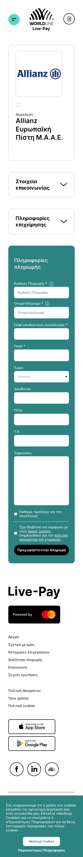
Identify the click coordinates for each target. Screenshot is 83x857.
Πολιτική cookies (21, 706)
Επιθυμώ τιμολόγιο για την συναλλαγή (40, 514)
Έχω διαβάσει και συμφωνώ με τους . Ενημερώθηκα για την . (43, 533)
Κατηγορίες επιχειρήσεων (29, 652)
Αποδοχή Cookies (41, 841)
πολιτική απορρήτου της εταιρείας (43, 537)
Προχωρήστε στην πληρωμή (42, 550)
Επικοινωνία (17, 667)
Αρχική (13, 637)
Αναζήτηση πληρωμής (25, 660)
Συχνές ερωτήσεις (23, 675)
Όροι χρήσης (18, 698)
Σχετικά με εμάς (21, 645)
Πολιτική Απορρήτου (24, 691)
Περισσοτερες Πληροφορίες (41, 850)
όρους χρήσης (39, 531)
